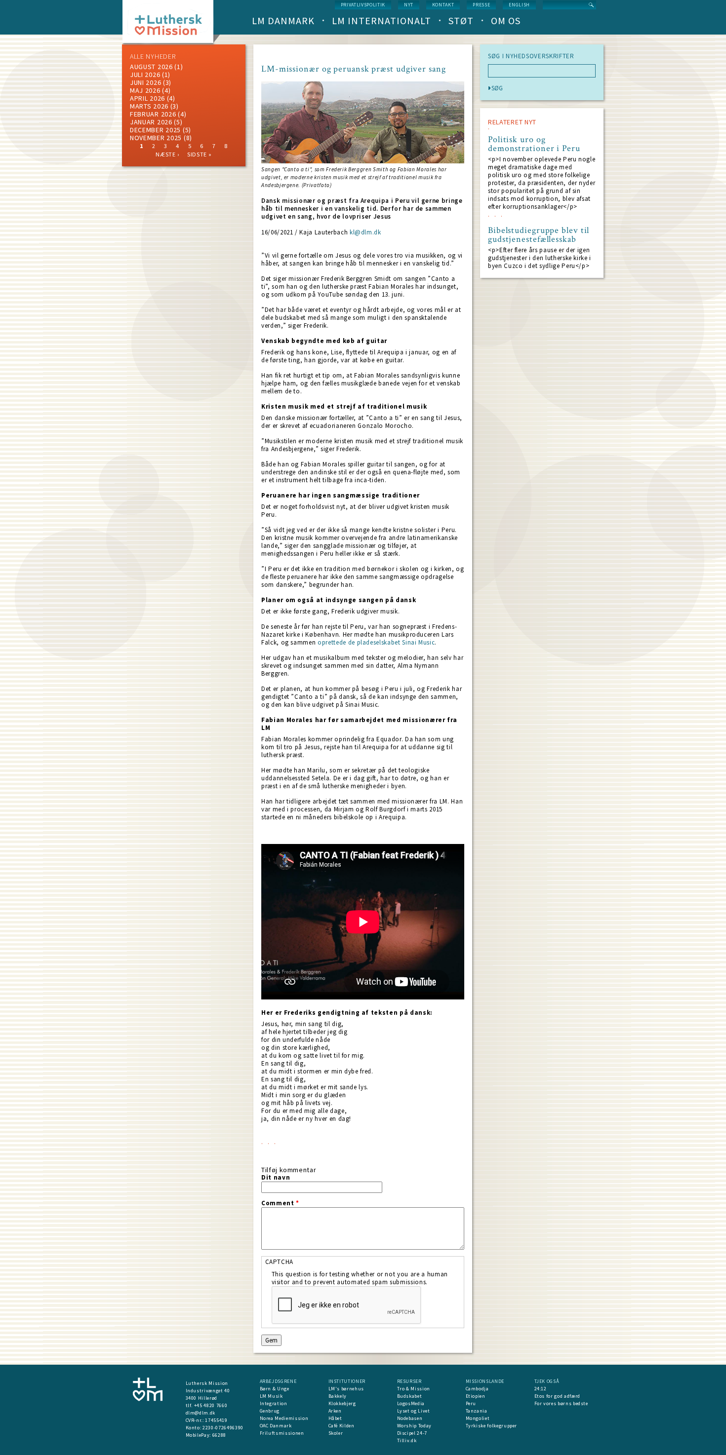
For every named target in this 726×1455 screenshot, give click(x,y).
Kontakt (443, 4)
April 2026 (147, 98)
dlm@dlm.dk (201, 1413)
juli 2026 (145, 74)
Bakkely (337, 1396)
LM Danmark (283, 20)
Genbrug (270, 1411)
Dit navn (275, 1178)
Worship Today (414, 1425)
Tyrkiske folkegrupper (492, 1425)
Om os (506, 20)
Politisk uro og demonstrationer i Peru (534, 144)
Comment (280, 1203)
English (519, 4)
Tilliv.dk (407, 1440)
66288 (219, 1435)
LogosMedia (411, 1403)
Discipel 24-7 (412, 1433)
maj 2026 (145, 90)
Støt (461, 20)
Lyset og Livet (413, 1411)
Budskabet (409, 1396)
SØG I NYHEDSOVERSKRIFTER (531, 56)
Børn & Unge (274, 1388)
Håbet (335, 1418)
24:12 (540, 1388)
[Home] (171, 24)
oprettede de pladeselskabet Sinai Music (376, 642)
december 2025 (155, 129)
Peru (471, 1403)
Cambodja (477, 1388)
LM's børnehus (346, 1388)
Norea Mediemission (284, 1418)
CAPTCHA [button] (279, 1262)
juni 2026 (145, 82)
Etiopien (475, 1396)
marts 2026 (149, 106)
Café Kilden (341, 1425)
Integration (273, 1403)
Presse (481, 4)
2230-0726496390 (222, 1427)
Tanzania (476, 1411)
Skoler (335, 1433)
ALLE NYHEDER (152, 56)
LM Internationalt (381, 20)
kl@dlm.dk (365, 232)
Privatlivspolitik (363, 4)
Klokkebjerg (342, 1403)
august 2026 (151, 66)
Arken (335, 1411)
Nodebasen (410, 1418)
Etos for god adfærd (557, 1396)
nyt (408, 4)
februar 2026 (153, 114)
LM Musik (271, 1396)
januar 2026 (151, 121)
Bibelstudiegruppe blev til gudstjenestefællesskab (538, 235)
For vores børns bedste (561, 1403)
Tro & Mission (413, 1388)
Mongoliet (478, 1418)
